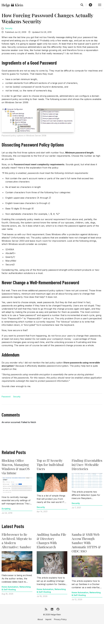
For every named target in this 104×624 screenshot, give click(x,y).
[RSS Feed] (46, 609)
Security (8, 28)
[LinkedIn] (52, 609)
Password (6, 396)
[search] (83, 4)
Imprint (48, 619)
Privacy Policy (60, 619)
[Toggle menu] (99, 5)
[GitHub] (58, 609)
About (40, 619)
